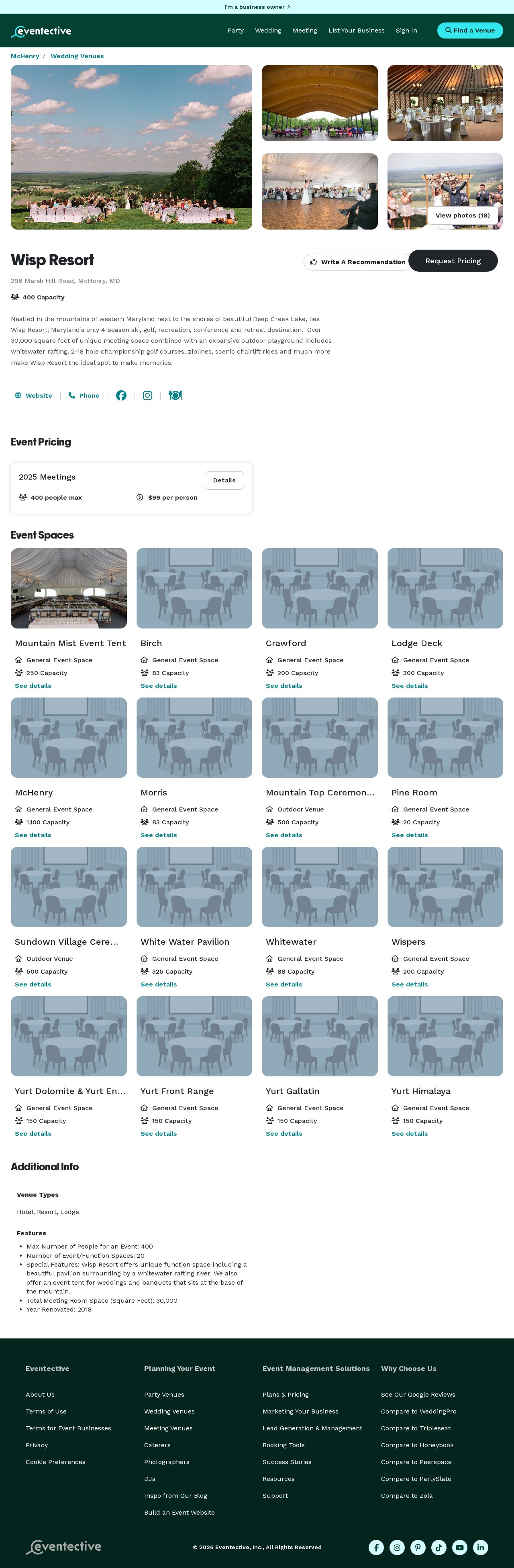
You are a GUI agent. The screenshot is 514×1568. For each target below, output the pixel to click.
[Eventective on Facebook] (376, 1547)
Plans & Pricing (286, 1394)
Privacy (37, 1445)
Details (224, 480)
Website (38, 395)
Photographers (167, 1462)
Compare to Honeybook (417, 1445)
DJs (149, 1479)
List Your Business (356, 30)
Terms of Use (46, 1411)
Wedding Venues (77, 56)
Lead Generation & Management (312, 1428)
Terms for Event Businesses (68, 1428)
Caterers (157, 1445)
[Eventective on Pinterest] (418, 1547)
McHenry (25, 56)
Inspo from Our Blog (175, 1495)
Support (275, 1495)
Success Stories (287, 1462)
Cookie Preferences (56, 1462)
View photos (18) (463, 215)
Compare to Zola (407, 1495)
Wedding (268, 30)
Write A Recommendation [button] (362, 262)
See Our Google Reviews (418, 1394)
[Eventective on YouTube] (459, 1547)
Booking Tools (284, 1445)
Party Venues (164, 1394)
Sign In (406, 30)
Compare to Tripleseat (416, 1428)
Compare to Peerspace (416, 1462)
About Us (40, 1394)
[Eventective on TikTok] (439, 1547)
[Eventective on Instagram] (397, 1547)
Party (236, 30)
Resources (279, 1479)
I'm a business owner (254, 7)
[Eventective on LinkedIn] (480, 1547)
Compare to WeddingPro (419, 1411)
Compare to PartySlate (416, 1479)
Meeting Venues (168, 1428)
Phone (89, 395)
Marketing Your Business (301, 1411)
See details (33, 685)
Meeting (305, 30)
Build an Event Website (179, 1512)
